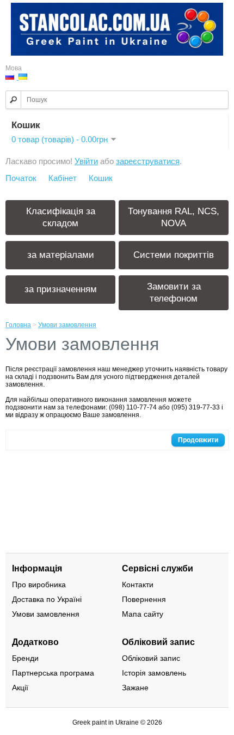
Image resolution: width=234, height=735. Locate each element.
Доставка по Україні (47, 599)
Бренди (25, 658)
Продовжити (198, 440)
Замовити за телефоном (174, 292)
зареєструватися (148, 161)
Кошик (101, 178)
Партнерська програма (53, 672)
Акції (20, 687)
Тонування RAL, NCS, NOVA (173, 217)
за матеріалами (60, 255)
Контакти (137, 584)
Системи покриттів (173, 255)
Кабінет (62, 178)
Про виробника (39, 584)
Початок (20, 178)
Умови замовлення (67, 325)
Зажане (135, 687)
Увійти (86, 161)
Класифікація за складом (60, 217)
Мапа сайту (142, 614)
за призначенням (60, 289)
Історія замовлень (154, 672)
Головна (18, 325)
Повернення (144, 599)
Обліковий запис (151, 658)
